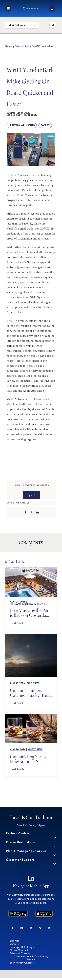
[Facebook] (26, 512)
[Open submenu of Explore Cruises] (54, 837)
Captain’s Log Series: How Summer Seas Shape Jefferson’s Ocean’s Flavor (28, 759)
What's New (22, 46)
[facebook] (12, 928)
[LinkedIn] (38, 512)
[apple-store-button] (44, 912)
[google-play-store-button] (18, 912)
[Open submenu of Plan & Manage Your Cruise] (54, 855)
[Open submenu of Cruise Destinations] (54, 846)
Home (8, 46)
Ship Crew (33, 683)
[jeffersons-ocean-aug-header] (31, 715)
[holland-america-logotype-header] (31, 8)
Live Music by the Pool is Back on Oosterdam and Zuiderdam (30, 613)
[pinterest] (40, 928)
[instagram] (49, 928)
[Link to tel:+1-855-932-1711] (52, 8)
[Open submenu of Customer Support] (54, 863)
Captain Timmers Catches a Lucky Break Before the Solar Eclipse (30, 693)
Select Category (16, 25)
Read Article (17, 623)
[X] (32, 512)
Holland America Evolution (28, 604)
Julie (27, 113)
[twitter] (31, 928)
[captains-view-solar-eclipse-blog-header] (31, 635)
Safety (45, 125)
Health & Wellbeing (21, 125)
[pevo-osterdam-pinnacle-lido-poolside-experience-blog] (31, 568)
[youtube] (22, 928)
